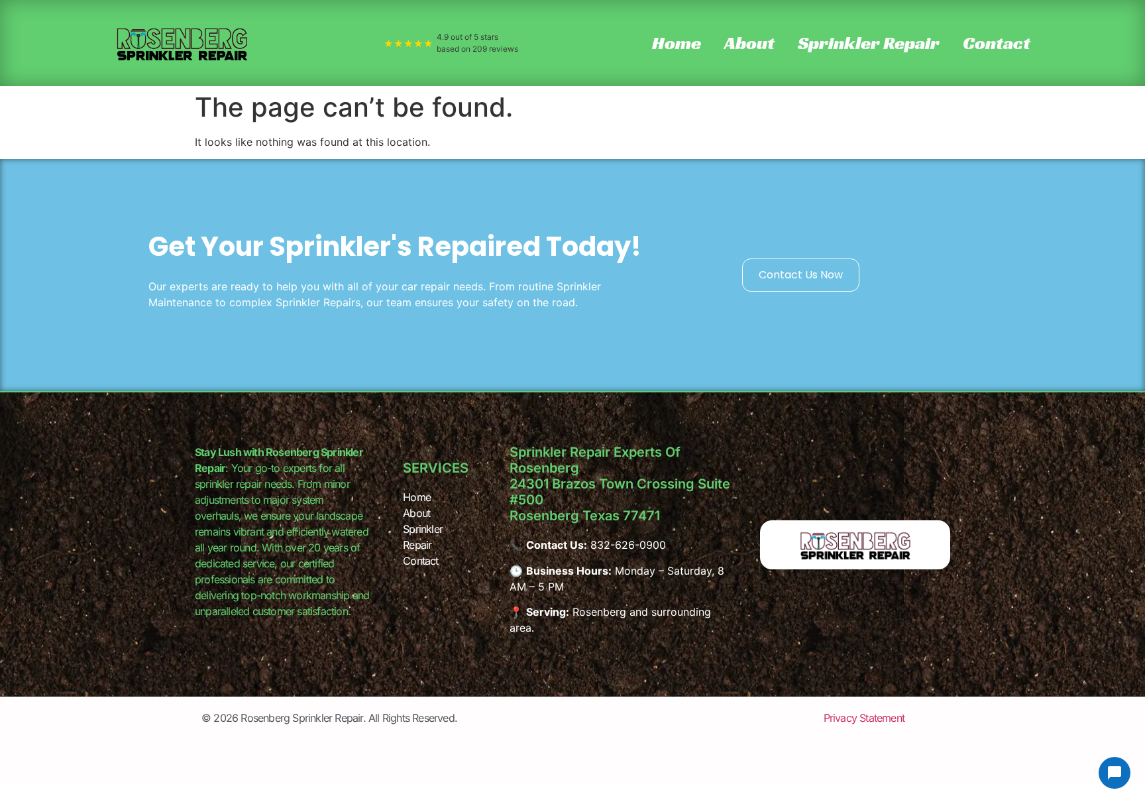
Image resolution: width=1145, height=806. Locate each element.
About (749, 42)
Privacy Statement (864, 717)
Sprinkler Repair (869, 42)
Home (676, 42)
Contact (996, 42)
